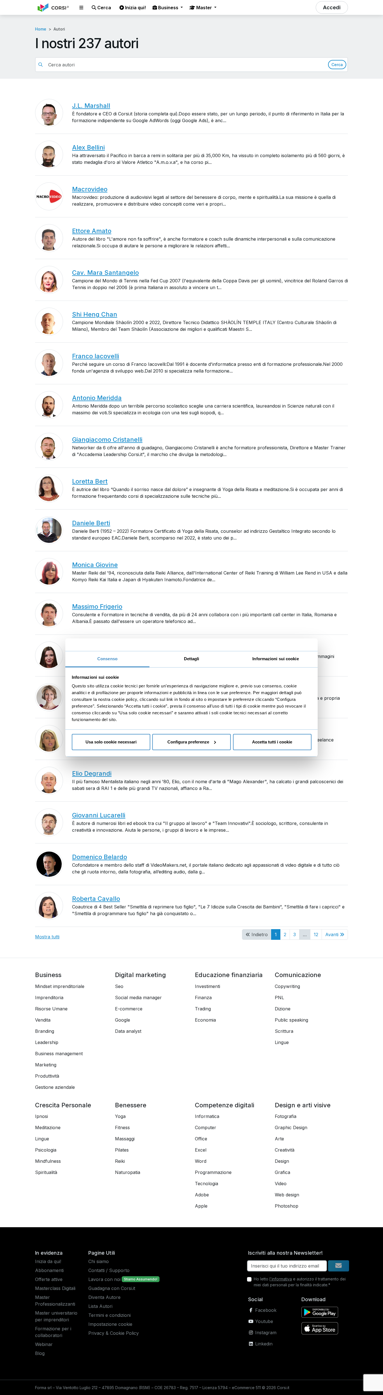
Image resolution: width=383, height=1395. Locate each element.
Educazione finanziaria (229, 974)
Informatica (207, 1116)
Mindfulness (48, 1161)
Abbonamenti (49, 1270)
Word (200, 1161)
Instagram (265, 1332)
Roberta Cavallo (96, 898)
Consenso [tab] (107, 658)
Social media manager (138, 997)
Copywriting (287, 986)
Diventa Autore (104, 1297)
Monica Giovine (95, 564)
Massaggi (125, 1138)
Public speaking (291, 1020)
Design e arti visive (303, 1105)
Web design (287, 1195)
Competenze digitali (224, 1105)
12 (316, 934)
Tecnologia (206, 1183)
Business (48, 974)
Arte (279, 1138)
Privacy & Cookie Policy (113, 1333)
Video (281, 1183)
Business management (59, 1053)
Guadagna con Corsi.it (111, 1288)
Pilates (122, 1150)
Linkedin (263, 1344)
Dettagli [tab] (191, 658)
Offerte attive (49, 1279)
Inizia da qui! (48, 1261)
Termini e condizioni (109, 1315)
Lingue (282, 1042)
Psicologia (45, 1150)
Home (40, 29)
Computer (205, 1127)
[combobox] (186, 64)
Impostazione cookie (110, 1324)
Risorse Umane (51, 1009)
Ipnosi (41, 1116)
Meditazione (48, 1127)
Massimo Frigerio (97, 606)
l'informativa (280, 1279)
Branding (44, 1031)
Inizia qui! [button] (135, 7)
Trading (203, 1009)
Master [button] (204, 7)
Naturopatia (127, 1172)
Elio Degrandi (92, 773)
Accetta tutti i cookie (272, 742)
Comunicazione (298, 974)
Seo (119, 986)
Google (122, 1020)
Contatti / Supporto (109, 1270)
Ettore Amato (91, 230)
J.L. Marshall (91, 105)
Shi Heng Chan (94, 314)
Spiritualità (46, 1172)
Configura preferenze (188, 742)
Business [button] (168, 7)
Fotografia (285, 1116)
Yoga (120, 1116)
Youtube (263, 1321)
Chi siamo (98, 1261)
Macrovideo (89, 189)
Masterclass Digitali (55, 1288)
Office (201, 1138)
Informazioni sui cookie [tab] (275, 658)
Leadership (46, 1042)
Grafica (282, 1172)
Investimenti (207, 986)
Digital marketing (140, 974)
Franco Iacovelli (95, 356)
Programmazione (213, 1172)
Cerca (337, 64)
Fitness (122, 1127)
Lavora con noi (104, 1279)
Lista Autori (100, 1306)
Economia (205, 1020)
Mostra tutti (47, 937)
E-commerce (128, 1009)
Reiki (120, 1161)
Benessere (130, 1105)
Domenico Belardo (99, 857)
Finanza (203, 997)
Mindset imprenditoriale (59, 986)
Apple (201, 1206)
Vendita (42, 1020)
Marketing (45, 1065)
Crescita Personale (63, 1105)
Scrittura (284, 1031)
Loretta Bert (90, 481)
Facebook (265, 1310)
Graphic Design (291, 1127)
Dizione (282, 1009)
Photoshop (286, 1206)
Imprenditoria (49, 997)
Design (282, 1161)
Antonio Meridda (97, 397)
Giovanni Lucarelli (98, 815)
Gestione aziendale (55, 1087)
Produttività (47, 1076)
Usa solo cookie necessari (111, 742)
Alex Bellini (88, 147)
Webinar (44, 1344)
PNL (279, 997)
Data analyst (128, 1031)
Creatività (284, 1150)
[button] (81, 7)
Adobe (202, 1195)
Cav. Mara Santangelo (105, 272)
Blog (40, 1353)
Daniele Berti (91, 523)
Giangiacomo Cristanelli (107, 439)
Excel (200, 1150)
